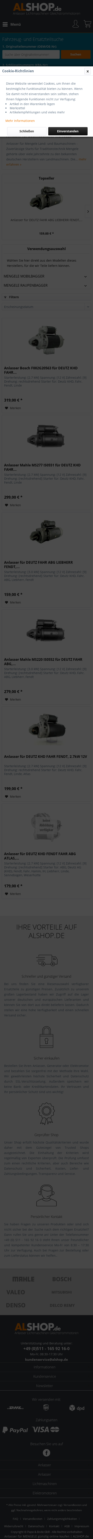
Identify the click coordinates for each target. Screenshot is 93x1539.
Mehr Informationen (20, 121)
